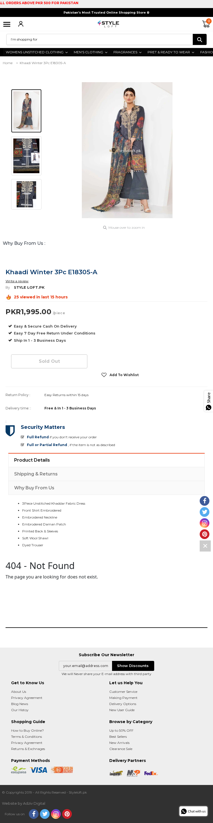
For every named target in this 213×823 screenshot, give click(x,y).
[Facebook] (34, 814)
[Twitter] (45, 814)
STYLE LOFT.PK (29, 287)
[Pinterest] (67, 814)
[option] (127, 150)
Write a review (17, 281)
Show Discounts (133, 665)
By (8, 287)
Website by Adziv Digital (23, 803)
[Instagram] (56, 814)
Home (7, 63)
